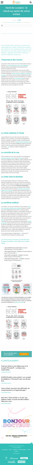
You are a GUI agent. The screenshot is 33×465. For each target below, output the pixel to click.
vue (8, 146)
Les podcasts (4, 449)
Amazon (16, 302)
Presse (10, 449)
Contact (16, 451)
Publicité (15, 449)
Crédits (28, 449)
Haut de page (16, 453)
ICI (20, 233)
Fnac (20, 302)
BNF (22, 302)
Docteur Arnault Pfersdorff (14, 22)
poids (2, 219)
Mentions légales (22, 449)
